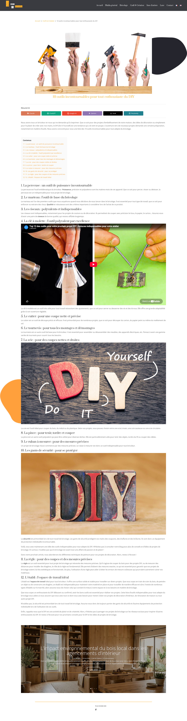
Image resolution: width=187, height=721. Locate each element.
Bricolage (124, 5)
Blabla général (111, 5)
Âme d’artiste (152, 5)
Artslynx (78, 658)
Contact (170, 5)
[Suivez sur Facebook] (96, 709)
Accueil (99, 5)
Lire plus (93, 669)
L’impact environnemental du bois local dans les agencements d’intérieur (93, 650)
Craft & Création (137, 5)
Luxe (162, 5)
